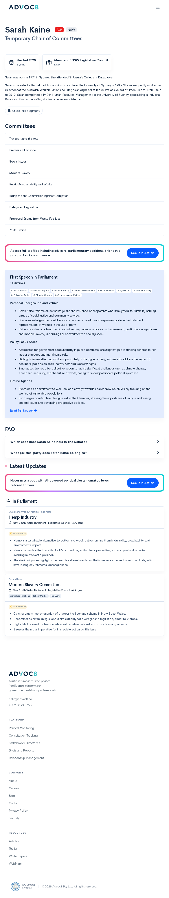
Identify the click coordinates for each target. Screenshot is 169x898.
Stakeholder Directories (24, 743)
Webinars (15, 863)
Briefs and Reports (21, 750)
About (13, 781)
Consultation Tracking (23, 735)
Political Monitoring (21, 728)
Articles (13, 841)
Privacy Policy (18, 810)
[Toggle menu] (158, 7)
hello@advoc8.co (20, 699)
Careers (14, 788)
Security (14, 818)
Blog (12, 796)
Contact (14, 803)
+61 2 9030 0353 (20, 705)
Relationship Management (26, 758)
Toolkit (13, 848)
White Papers (18, 856)
